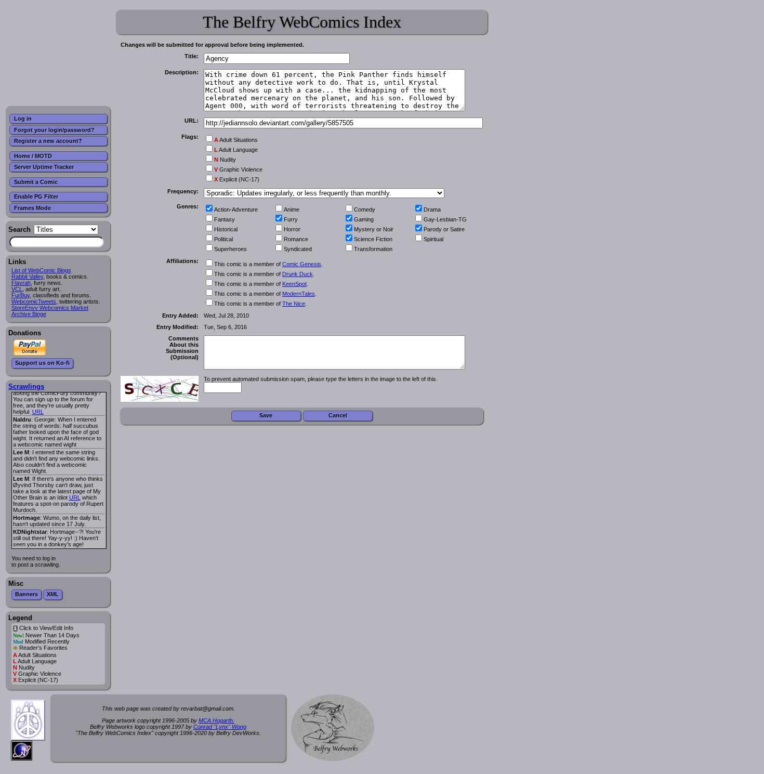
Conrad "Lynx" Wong (219, 727)
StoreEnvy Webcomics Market (49, 308)
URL (38, 412)
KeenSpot (294, 284)
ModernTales (298, 294)
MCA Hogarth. (216, 720)
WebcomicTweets (33, 301)
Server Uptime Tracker (44, 167)
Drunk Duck (297, 274)
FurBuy (20, 295)
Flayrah (21, 283)
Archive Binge (28, 314)
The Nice (293, 303)
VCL (16, 289)
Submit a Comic (36, 182)
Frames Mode (32, 208)
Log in (23, 118)
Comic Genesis (301, 264)
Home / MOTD (33, 156)
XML (53, 594)
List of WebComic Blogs (41, 270)
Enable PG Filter (36, 196)
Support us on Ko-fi (42, 363)
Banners (26, 594)
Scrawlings (26, 386)
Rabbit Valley (27, 276)
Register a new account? (48, 141)
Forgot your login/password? (54, 130)
